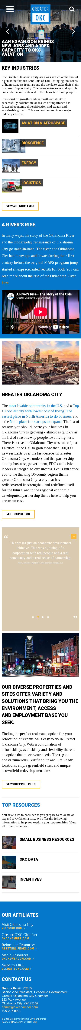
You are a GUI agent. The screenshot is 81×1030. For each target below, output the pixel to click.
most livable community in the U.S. (36, 406)
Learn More (11, 120)
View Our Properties (21, 784)
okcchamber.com (16, 938)
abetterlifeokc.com (18, 948)
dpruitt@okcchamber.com (20, 1007)
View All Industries (20, 206)
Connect (6, 1022)
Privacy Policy (19, 1022)
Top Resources (21, 805)
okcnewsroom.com (17, 958)
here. (5, 283)
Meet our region (18, 514)
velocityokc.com (16, 968)
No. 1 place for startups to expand (35, 422)
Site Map (32, 1022)
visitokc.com (12, 928)
